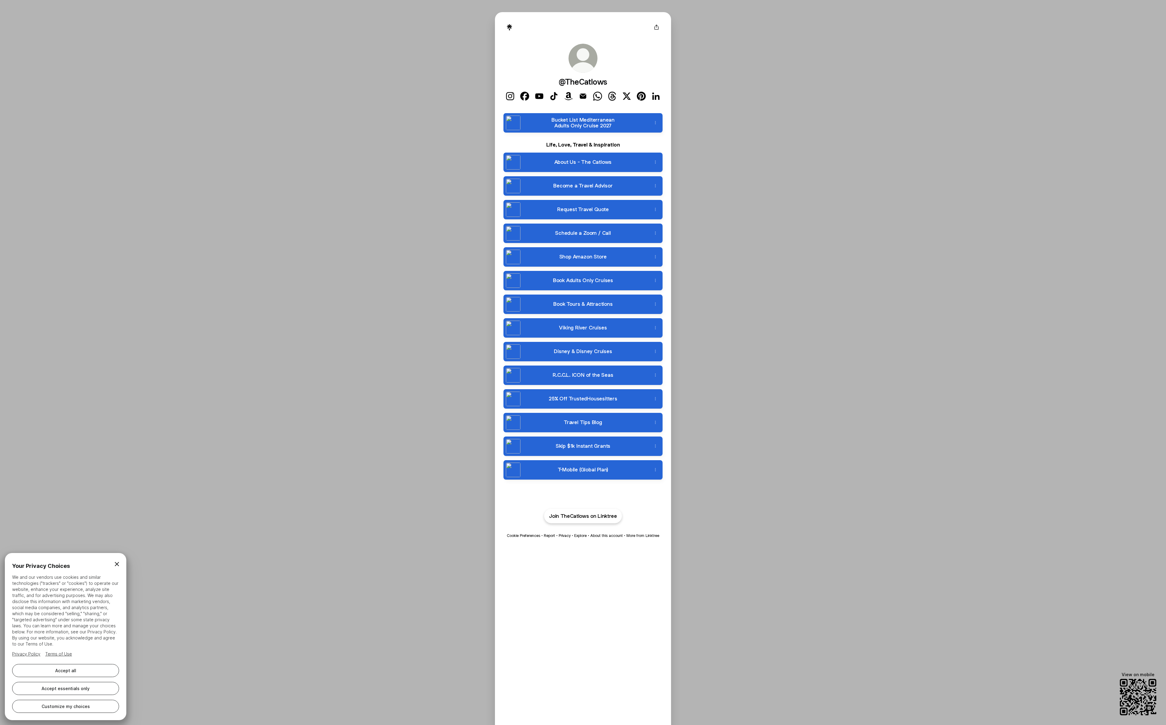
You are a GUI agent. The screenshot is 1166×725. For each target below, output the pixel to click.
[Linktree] (509, 27)
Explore (580, 535)
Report (549, 535)
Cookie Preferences (523, 535)
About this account (606, 535)
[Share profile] (656, 27)
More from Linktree (642, 535)
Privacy (565, 535)
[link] (510, 96)
